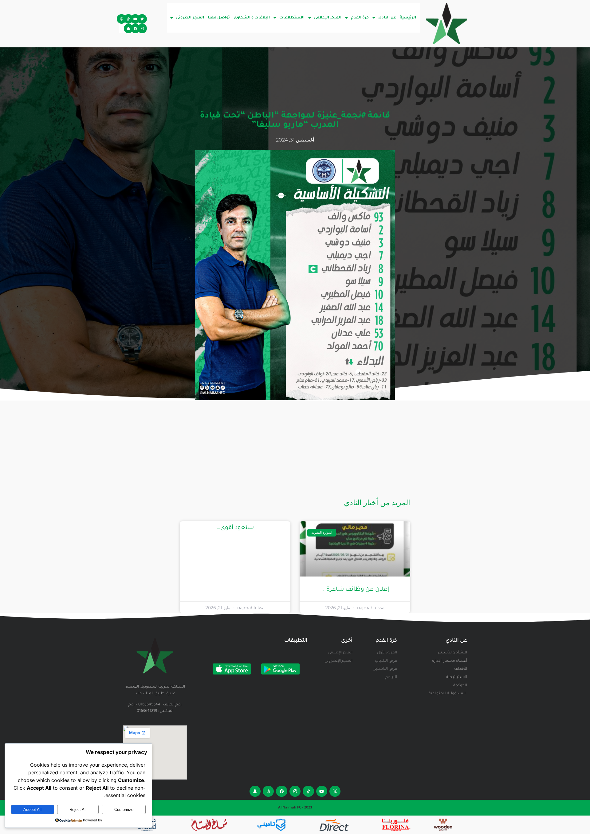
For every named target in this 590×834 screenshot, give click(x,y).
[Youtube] (135, 19)
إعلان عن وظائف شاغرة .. (355, 589)
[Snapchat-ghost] (128, 28)
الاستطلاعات (292, 18)
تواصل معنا (219, 18)
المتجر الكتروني (190, 18)
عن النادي (387, 18)
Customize (123, 809)
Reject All (77, 809)
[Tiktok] (128, 19)
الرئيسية (408, 18)
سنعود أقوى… (235, 528)
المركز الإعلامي (327, 18)
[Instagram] (142, 28)
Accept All (32, 809)
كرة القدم (360, 18)
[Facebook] (135, 28)
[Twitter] (142, 19)
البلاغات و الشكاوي (252, 18)
